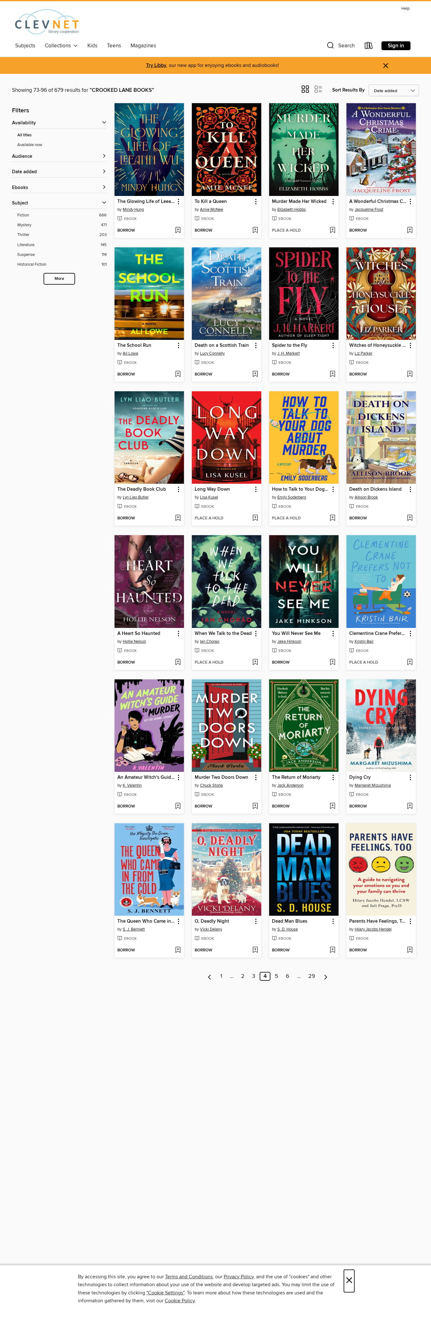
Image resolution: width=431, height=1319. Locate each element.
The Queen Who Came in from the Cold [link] (146, 921)
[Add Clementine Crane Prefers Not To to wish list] (410, 663)
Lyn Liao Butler (136, 497)
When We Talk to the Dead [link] (223, 633)
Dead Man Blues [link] (289, 921)
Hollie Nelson (134, 641)
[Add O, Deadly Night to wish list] (255, 950)
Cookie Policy (180, 1301)
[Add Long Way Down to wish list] (255, 518)
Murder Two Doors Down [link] (221, 777)
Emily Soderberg (291, 497)
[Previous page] (210, 976)
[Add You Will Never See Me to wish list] (332, 663)
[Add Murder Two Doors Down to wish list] (255, 806)
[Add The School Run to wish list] (178, 374)
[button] (340, 47)
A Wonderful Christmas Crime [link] (378, 201)
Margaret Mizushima (373, 785)
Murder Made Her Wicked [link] (299, 201)
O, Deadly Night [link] (212, 921)
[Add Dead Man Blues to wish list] (332, 950)
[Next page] (326, 976)
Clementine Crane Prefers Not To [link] (378, 633)
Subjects (25, 45)
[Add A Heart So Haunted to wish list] (178, 663)
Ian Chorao (209, 641)
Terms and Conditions (189, 1277)
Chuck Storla (211, 785)
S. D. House (287, 929)
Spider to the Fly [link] (289, 345)
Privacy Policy (239, 1277)
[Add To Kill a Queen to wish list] (255, 231)
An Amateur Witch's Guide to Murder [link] (146, 777)
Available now (29, 144)
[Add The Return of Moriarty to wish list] (332, 806)
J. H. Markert (288, 353)
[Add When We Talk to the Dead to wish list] (255, 663)
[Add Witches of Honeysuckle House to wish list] (410, 374)
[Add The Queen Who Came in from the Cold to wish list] (178, 950)
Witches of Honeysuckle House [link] (378, 345)
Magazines (143, 45)
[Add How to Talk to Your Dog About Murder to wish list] (332, 518)
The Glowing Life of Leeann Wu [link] (146, 201)
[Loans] (368, 47)
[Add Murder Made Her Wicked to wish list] (332, 231)
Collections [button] (59, 45)
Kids (92, 45)
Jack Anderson (290, 785)
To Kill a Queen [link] (211, 201)
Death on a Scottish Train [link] (222, 345)
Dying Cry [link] (360, 777)
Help (405, 8)
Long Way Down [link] (212, 489)
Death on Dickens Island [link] (375, 489)
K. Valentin (132, 785)
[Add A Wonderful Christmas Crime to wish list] (410, 231)
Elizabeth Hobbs (291, 209)
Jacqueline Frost (369, 209)
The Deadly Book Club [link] (141, 489)
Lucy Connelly (212, 353)
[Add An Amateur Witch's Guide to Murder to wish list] (178, 806)
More (59, 278)
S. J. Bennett (134, 929)
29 (311, 976)
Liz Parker (363, 353)
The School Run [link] (134, 345)
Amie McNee (211, 209)
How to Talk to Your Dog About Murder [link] (301, 489)
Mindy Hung (133, 209)
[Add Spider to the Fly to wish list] (332, 374)
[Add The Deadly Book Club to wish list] (178, 518)
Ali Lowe (130, 353)
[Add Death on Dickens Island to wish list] (410, 518)
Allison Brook (366, 497)
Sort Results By (348, 90)
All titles (24, 135)
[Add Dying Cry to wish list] (410, 806)
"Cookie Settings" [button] (165, 1293)
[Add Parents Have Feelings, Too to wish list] (410, 950)
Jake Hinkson (289, 641)
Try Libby (156, 65)
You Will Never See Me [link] (296, 633)
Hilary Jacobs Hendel (373, 929)
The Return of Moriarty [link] (296, 777)
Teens (114, 45)
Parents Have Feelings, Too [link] (378, 921)
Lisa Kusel (209, 497)
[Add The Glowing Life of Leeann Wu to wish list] (178, 231)
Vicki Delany (211, 929)
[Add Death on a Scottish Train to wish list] (255, 374)
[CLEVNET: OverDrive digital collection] (47, 21)
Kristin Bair (364, 641)
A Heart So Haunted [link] (138, 633)
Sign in (396, 45)
